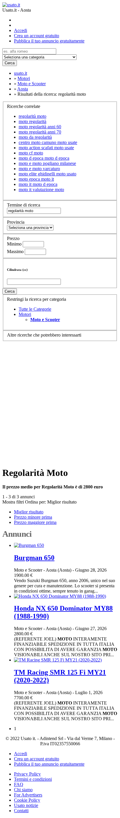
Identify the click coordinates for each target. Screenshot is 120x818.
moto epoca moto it (36, 179)
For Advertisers (28, 794)
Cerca (10, 63)
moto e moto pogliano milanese (47, 163)
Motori (25, 314)
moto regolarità (32, 121)
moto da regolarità (35, 137)
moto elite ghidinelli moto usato (47, 173)
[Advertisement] (60, 401)
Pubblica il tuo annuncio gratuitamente (49, 40)
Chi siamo (23, 789)
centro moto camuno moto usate (48, 142)
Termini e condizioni (33, 779)
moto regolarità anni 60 (40, 126)
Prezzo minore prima (33, 517)
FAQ (18, 784)
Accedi (20, 30)
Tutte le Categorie (35, 309)
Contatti (21, 810)
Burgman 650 (34, 557)
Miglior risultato (62, 501)
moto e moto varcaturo (39, 168)
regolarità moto (32, 116)
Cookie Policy (27, 800)
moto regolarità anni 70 (40, 131)
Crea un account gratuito (36, 35)
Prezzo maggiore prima (35, 522)
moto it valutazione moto (41, 189)
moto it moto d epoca (38, 184)
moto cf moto (31, 152)
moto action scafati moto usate (46, 147)
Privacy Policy (27, 773)
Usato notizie (26, 805)
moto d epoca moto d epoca (44, 158)
